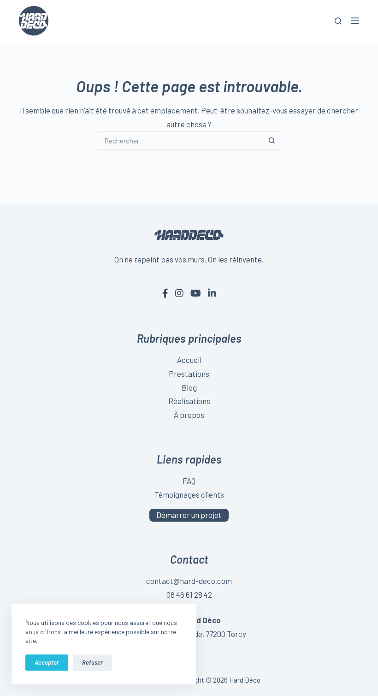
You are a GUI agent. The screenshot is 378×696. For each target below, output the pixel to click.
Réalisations (189, 400)
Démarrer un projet (189, 514)
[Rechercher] (338, 21)
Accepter (47, 662)
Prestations (189, 373)
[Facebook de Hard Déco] (165, 292)
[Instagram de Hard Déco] (179, 292)
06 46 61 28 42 (189, 594)
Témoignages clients (189, 494)
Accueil (189, 359)
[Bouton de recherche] (272, 140)
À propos (189, 414)
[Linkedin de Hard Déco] (212, 292)
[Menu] (355, 21)
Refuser (92, 662)
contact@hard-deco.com (189, 580)
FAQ (189, 480)
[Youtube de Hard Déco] (195, 292)
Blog (189, 387)
